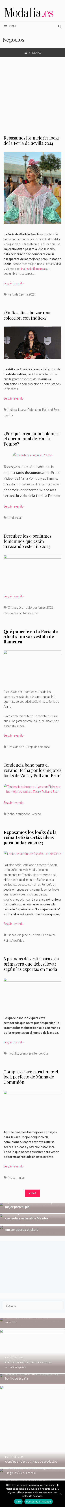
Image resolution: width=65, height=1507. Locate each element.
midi (52, 935)
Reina (7, 940)
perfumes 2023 (43, 607)
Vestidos (18, 940)
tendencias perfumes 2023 (21, 613)
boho (11, 814)
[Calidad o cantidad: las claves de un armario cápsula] (32, 1370)
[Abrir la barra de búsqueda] (59, 26)
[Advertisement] (32, 91)
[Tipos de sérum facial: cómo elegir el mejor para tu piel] (32, 1210)
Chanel (12, 607)
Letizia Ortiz (39, 935)
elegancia (23, 935)
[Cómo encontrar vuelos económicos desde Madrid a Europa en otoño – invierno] (32, 1325)
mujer (21, 1177)
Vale (18, 1501)
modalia (13, 1053)
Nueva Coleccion (29, 409)
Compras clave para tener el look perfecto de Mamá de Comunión (31, 1077)
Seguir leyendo (13, 283)
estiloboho (23, 814)
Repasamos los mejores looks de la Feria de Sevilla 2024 (32, 140)
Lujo (29, 607)
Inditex (12, 409)
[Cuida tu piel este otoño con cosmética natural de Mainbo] (32, 1222)
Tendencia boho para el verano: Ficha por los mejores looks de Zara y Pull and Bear (32, 770)
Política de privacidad (38, 1501)
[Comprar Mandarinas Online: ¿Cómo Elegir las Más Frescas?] (32, 1476)
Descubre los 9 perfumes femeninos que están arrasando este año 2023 (27, 541)
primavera (26, 1053)
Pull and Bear (50, 409)
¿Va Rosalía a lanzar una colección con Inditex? (27, 315)
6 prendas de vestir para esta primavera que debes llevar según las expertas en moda (31, 964)
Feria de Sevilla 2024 (22, 294)
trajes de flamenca (33, 269)
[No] (60, 1494)
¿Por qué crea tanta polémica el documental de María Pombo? (32, 439)
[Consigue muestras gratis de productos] (32, 1465)
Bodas (12, 935)
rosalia (8, 415)
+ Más (32, 1193)
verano (36, 814)
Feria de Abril (17, 747)
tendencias (15, 517)
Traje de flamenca (38, 747)
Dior (21, 607)
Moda (12, 1177)
